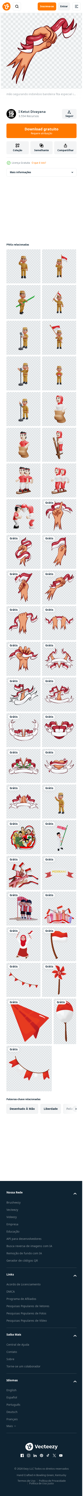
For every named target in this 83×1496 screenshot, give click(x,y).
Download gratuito (41, 131)
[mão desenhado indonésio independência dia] (23, 1086)
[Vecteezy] (6, 6)
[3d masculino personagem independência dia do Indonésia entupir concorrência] (23, 693)
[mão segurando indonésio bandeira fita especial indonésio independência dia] (23, 800)
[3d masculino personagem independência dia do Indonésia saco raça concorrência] (23, 622)
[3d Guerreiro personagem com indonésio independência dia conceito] (23, 265)
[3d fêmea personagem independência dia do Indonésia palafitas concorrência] (23, 658)
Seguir (69, 116)
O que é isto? (39, 162)
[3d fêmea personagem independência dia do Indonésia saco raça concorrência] (23, 586)
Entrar (64, 6)
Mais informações (20, 171)
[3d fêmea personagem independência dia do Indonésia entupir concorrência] (23, 729)
